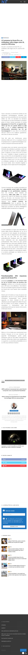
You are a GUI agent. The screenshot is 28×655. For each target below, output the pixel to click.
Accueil (3, 47)
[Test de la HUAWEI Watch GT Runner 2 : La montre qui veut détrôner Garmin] (4, 565)
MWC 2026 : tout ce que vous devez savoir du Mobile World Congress (13, 634)
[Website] (8, 413)
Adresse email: (10, 511)
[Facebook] (11, 413)
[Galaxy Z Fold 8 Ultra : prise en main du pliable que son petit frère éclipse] (4, 541)
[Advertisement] (14, 19)
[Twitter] (13, 413)
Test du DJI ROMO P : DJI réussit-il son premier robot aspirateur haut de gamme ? (17, 575)
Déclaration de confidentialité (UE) (9, 631)
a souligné (10, 280)
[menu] (24, 2)
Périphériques (5, 37)
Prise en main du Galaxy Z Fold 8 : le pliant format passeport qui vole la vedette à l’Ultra (16, 550)
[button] (24, 653)
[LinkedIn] (19, 413)
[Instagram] (15, 413)
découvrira (4, 124)
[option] (14, 439)
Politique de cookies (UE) (7, 638)
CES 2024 (6, 54)
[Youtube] (17, 413)
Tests (10, 539)
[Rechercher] (21, 1)
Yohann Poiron (14, 52)
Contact (3, 628)
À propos (3, 625)
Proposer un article (6, 641)
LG (20, 54)
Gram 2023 (11, 54)
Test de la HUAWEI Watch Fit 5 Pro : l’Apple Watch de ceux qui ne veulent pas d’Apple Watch (17, 559)
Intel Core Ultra (14, 194)
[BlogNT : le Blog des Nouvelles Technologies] (4, 1)
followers (23, 459)
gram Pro (16, 54)
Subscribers (22, 465)
